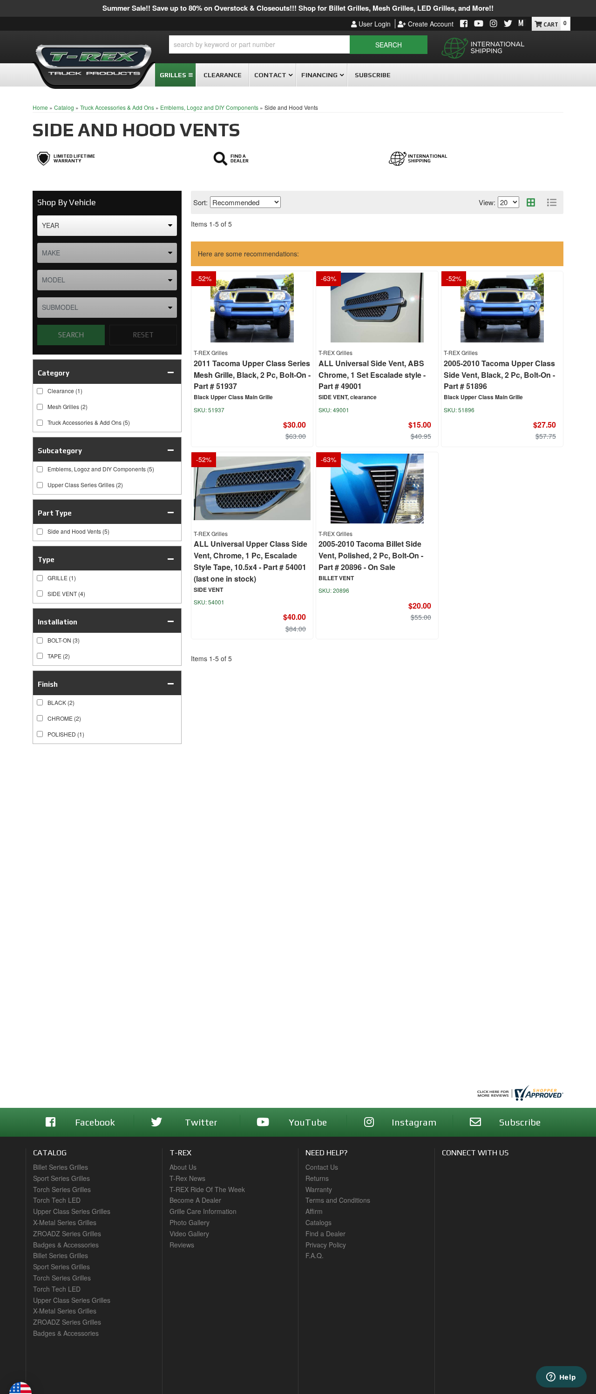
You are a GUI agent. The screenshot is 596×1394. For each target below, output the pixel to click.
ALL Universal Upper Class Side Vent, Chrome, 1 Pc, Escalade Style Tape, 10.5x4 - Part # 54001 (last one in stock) (250, 560)
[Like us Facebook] (463, 24)
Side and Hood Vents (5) (78, 531)
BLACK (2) (60, 702)
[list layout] (551, 202)
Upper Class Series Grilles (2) (85, 485)
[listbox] (107, 225)
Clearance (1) (64, 391)
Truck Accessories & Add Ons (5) (88, 422)
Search (71, 335)
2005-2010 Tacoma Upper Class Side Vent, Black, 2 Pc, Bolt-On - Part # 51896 (499, 375)
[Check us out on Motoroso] (522, 23)
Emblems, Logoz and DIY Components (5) (100, 469)
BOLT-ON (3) (63, 640)
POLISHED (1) (65, 734)
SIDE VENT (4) (66, 593)
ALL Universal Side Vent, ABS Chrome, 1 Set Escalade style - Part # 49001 (372, 375)
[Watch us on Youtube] (478, 24)
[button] (298, 44)
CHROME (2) (64, 718)
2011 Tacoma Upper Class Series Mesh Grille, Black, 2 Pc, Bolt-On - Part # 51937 (252, 375)
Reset (143, 335)
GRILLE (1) (61, 578)
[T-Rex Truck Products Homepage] (94, 56)
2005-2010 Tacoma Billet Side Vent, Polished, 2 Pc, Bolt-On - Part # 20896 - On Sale (370, 555)
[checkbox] (40, 578)
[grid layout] (531, 202)
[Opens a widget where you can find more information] (561, 1377)
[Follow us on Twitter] (508, 24)
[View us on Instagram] (493, 24)
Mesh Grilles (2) (67, 406)
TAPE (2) (58, 656)
